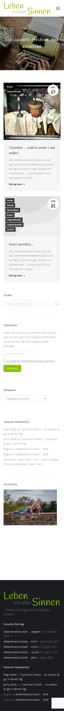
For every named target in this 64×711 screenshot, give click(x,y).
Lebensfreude (14, 91)
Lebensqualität (14, 224)
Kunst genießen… (21, 244)
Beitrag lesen (15, 184)
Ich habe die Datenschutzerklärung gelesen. (31, 361)
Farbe (10, 200)
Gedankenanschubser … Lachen (21, 652)
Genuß (10, 205)
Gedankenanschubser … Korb (20, 641)
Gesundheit (12, 210)
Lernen (10, 229)
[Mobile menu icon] (57, 8)
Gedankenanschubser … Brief (31, 449)
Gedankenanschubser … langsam (22, 631)
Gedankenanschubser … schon (21, 646)
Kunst (10, 87)
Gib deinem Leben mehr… (29, 464)
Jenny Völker (10, 439)
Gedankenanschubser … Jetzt (20, 657)
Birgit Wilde (10, 429)
